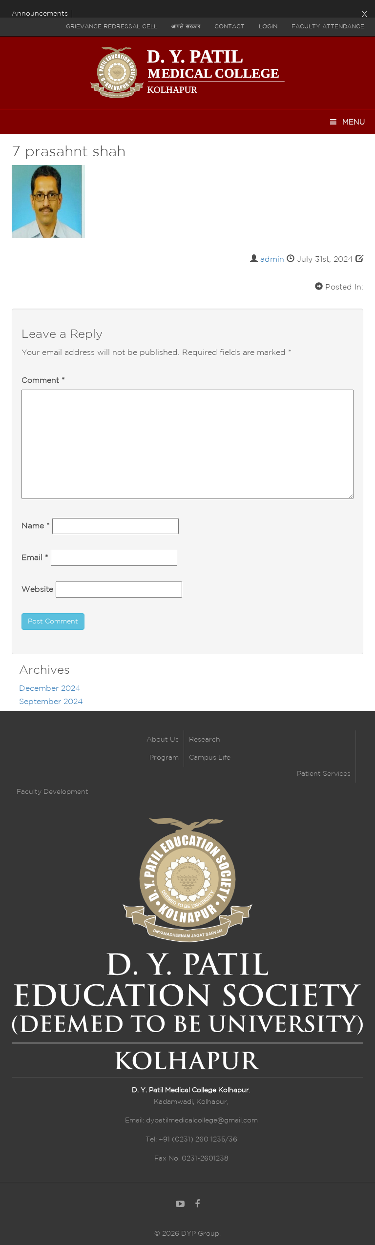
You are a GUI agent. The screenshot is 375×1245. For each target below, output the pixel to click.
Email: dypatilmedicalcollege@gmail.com (191, 1120)
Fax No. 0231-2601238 (191, 1159)
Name (35, 526)
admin (272, 259)
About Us (162, 740)
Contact (229, 26)
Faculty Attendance (328, 26)
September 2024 (51, 702)
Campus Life (209, 758)
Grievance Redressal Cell (111, 26)
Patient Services (324, 774)
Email (34, 557)
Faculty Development (52, 792)
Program (164, 758)
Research (204, 740)
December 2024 (50, 688)
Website (37, 589)
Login (268, 26)
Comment (43, 380)
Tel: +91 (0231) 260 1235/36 (191, 1139)
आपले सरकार (185, 26)
